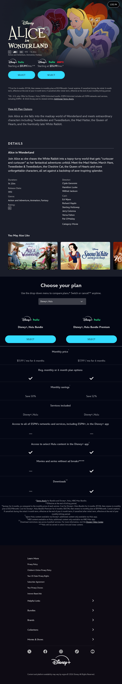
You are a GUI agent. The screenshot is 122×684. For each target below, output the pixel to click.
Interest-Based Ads (34, 594)
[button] (61, 601)
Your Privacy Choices (35, 588)
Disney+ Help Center (94, 522)
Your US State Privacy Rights (38, 576)
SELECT (22, 75)
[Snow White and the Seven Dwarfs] (85, 256)
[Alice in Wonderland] (33, 256)
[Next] (116, 255)
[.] (29, 651)
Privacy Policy (32, 564)
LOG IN (113, 4)
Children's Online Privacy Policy (39, 570)
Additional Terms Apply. (64, 99)
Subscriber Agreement (35, 582)
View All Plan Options (20, 109)
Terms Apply (41, 501)
